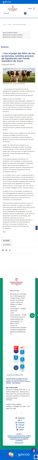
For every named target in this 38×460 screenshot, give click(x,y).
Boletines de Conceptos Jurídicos (12, 37)
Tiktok (21, 429)
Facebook (21, 418)
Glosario (19, 434)
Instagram (21, 422)
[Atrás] (2, 53)
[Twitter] (9, 250)
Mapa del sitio (19, 442)
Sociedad (6, 240)
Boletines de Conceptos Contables (13, 35)
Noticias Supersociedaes (10, 32)
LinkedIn (21, 425)
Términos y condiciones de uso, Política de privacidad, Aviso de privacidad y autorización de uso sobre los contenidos (19, 438)
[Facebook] (3, 250)
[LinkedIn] (6, 250)
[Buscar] (25, 13)
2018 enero (7, 244)
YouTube (21, 427)
